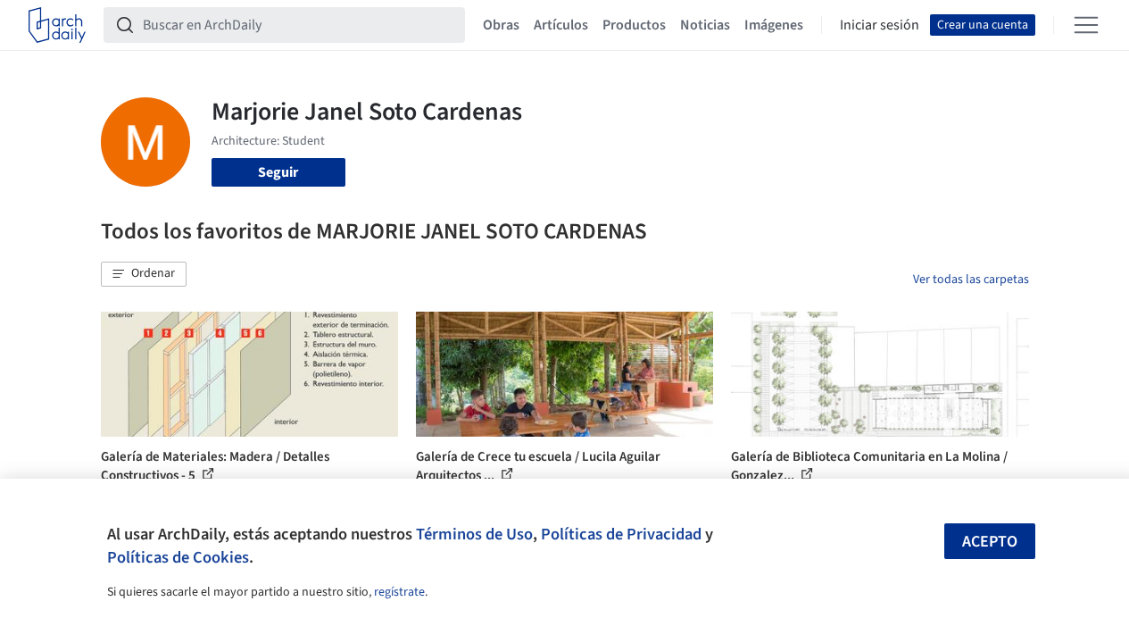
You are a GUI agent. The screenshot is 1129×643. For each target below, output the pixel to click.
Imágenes (773, 25)
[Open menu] (1086, 25)
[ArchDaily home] (57, 25)
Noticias (705, 25)
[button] (144, 274)
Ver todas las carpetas (971, 279)
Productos (634, 25)
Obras (501, 25)
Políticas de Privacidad (621, 534)
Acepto (989, 541)
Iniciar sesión (879, 25)
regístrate (399, 592)
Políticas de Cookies (178, 557)
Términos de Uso (474, 534)
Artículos (561, 25)
